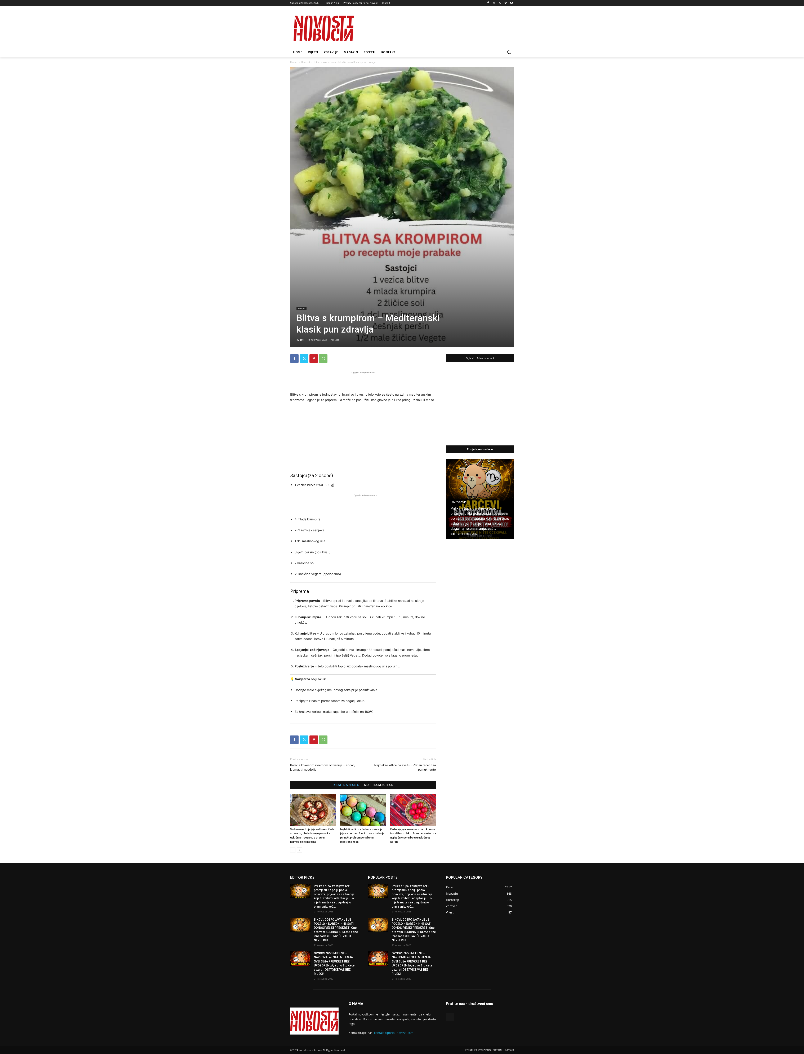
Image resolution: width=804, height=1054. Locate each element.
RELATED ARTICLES (346, 784)
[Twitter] (499, 3)
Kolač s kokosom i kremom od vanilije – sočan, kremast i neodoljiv (322, 767)
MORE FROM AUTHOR (378, 784)
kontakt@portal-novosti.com (393, 1033)
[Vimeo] (505, 3)
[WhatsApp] (323, 358)
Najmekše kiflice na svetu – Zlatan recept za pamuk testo (405, 767)
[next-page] (299, 850)
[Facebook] (488, 3)
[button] (509, 52)
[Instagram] (494, 3)
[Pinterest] (313, 358)
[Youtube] (511, 3)
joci (302, 339)
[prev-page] (292, 850)
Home (293, 62)
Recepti (305, 62)
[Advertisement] (363, 381)
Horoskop (459, 501)
